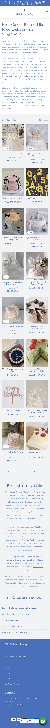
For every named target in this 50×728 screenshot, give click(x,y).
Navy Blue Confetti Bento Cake (12, 370)
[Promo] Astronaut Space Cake (37, 239)
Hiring (7, 673)
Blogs (7, 651)
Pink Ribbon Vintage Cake (12, 198)
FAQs (7, 667)
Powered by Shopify (32, 724)
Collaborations (10, 662)
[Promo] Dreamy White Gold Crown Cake (37, 411)
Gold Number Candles (37, 198)
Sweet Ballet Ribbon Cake (12, 327)
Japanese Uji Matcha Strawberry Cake (37, 370)
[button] (3, 12)
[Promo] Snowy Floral (13, 154)
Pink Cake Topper (13, 410)
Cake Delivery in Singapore (15, 656)
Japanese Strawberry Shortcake (37, 453)
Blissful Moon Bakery (22, 724)
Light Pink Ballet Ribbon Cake (13, 453)
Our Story (8, 678)
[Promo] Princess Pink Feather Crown (37, 283)
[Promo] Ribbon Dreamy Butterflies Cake (13, 283)
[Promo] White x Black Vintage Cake (13, 239)
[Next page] (41, 471)
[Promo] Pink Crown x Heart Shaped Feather (37, 155)
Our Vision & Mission (13, 684)
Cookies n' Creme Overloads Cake (37, 327)
